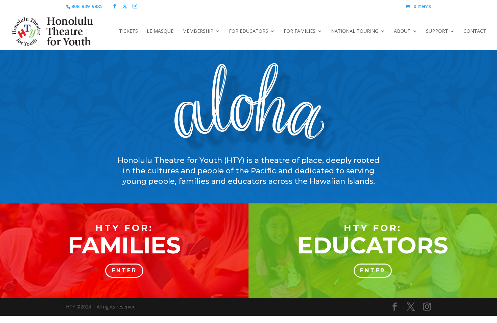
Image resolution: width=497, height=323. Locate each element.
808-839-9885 (86, 6)
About (402, 31)
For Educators (248, 31)
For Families (299, 31)
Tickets (128, 31)
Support (437, 31)
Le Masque (160, 31)
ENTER (124, 270)
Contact (475, 31)
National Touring (354, 31)
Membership (197, 31)
